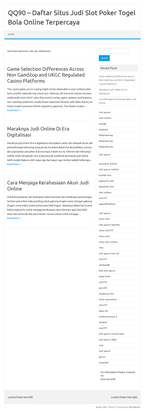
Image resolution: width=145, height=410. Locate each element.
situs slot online (108, 242)
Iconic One (101, 407)
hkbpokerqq (106, 135)
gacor (102, 357)
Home (11, 34)
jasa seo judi (108, 379)
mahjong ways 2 (108, 316)
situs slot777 (106, 230)
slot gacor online (108, 169)
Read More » (14, 110)
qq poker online (108, 163)
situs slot (104, 219)
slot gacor (105, 112)
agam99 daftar (107, 204)
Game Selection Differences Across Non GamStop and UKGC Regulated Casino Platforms (46, 75)
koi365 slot (105, 175)
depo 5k (103, 311)
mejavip (103, 129)
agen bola (104, 276)
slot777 (103, 198)
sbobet (103, 322)
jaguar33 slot (106, 181)
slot (101, 247)
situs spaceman (108, 299)
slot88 (102, 124)
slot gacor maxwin (109, 224)
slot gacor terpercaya (111, 334)
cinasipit (104, 362)
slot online (105, 118)
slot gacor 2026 (107, 339)
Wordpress (134, 407)
